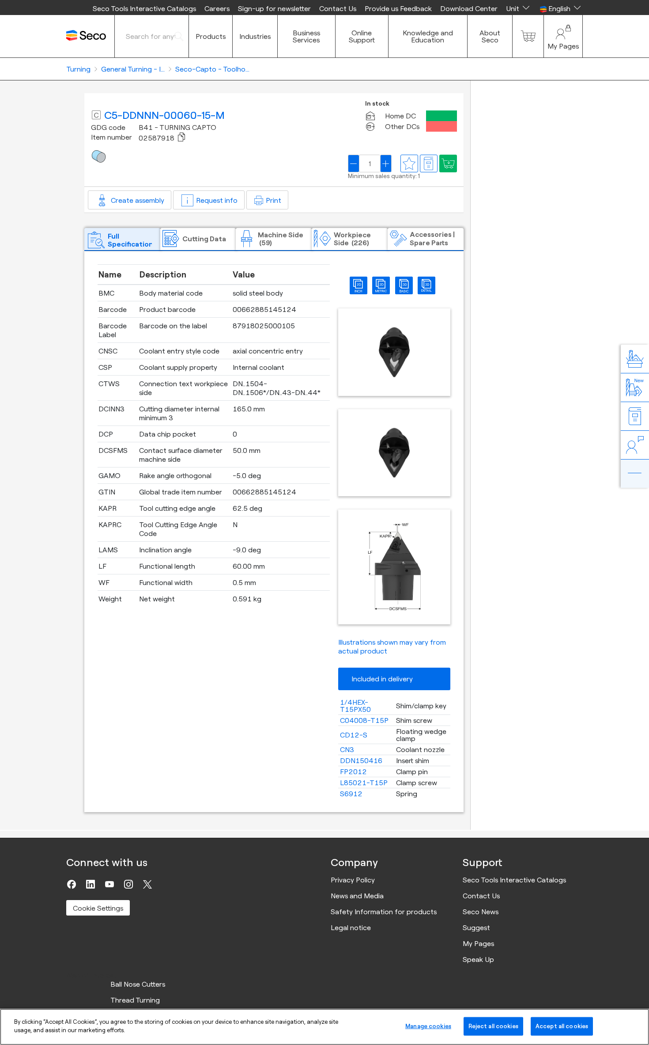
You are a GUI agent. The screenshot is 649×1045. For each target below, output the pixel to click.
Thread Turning (135, 1000)
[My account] (563, 36)
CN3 (347, 749)
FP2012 (353, 771)
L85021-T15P (364, 782)
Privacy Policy (353, 879)
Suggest (476, 927)
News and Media (357, 895)
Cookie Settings (98, 908)
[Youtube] (109, 884)
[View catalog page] (429, 163)
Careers (217, 8)
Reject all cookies (493, 1026)
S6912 (351, 793)
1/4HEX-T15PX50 (355, 706)
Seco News (480, 911)
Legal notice (351, 927)
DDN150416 (361, 760)
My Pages (478, 943)
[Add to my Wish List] (448, 163)
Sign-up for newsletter (274, 8)
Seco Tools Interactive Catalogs (144, 8)
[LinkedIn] (90, 884)
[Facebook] (71, 884)
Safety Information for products (384, 911)
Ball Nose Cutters (137, 984)
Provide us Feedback (398, 8)
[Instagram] (128, 884)
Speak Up (478, 959)
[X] (147, 884)
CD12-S (353, 734)
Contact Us (337, 8)
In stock (377, 103)
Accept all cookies (562, 1026)
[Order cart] (528, 36)
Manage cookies (428, 1026)
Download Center (469, 8)
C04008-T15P (364, 720)
